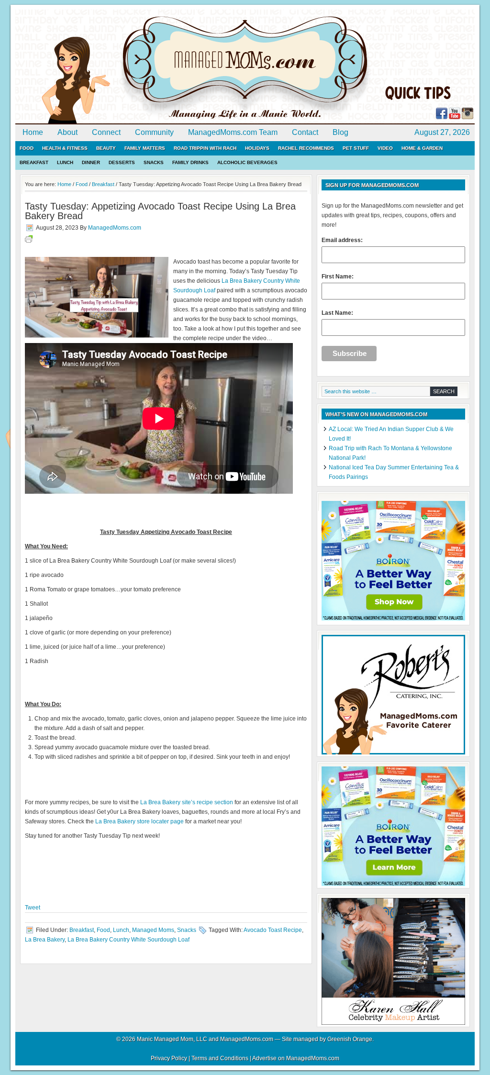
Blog (340, 132)
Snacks (154, 162)
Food (26, 148)
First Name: (338, 276)
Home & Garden (422, 148)
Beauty (106, 148)
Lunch (65, 162)
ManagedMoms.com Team (233, 132)
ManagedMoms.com (125, 67)
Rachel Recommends (306, 148)
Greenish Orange (349, 1039)
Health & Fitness (65, 148)
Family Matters (144, 148)
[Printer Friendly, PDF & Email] (29, 240)
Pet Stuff (356, 148)
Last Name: (337, 313)
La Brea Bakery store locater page (139, 821)
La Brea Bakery (45, 939)
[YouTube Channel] (454, 117)
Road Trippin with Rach (205, 148)
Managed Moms (153, 930)
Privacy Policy (169, 1058)
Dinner (91, 162)
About (67, 132)
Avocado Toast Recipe (273, 930)
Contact (305, 132)
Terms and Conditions (219, 1058)
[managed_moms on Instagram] (467, 117)
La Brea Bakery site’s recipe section (186, 802)
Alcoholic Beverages (247, 162)
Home (32, 132)
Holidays (257, 148)
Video (385, 148)
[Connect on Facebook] (441, 117)
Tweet (32, 907)
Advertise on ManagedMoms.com (295, 1058)
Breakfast (34, 162)
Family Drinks (190, 162)
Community (154, 132)
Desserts (122, 162)
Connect (106, 132)
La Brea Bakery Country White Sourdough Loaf (128, 939)
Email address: (342, 240)
